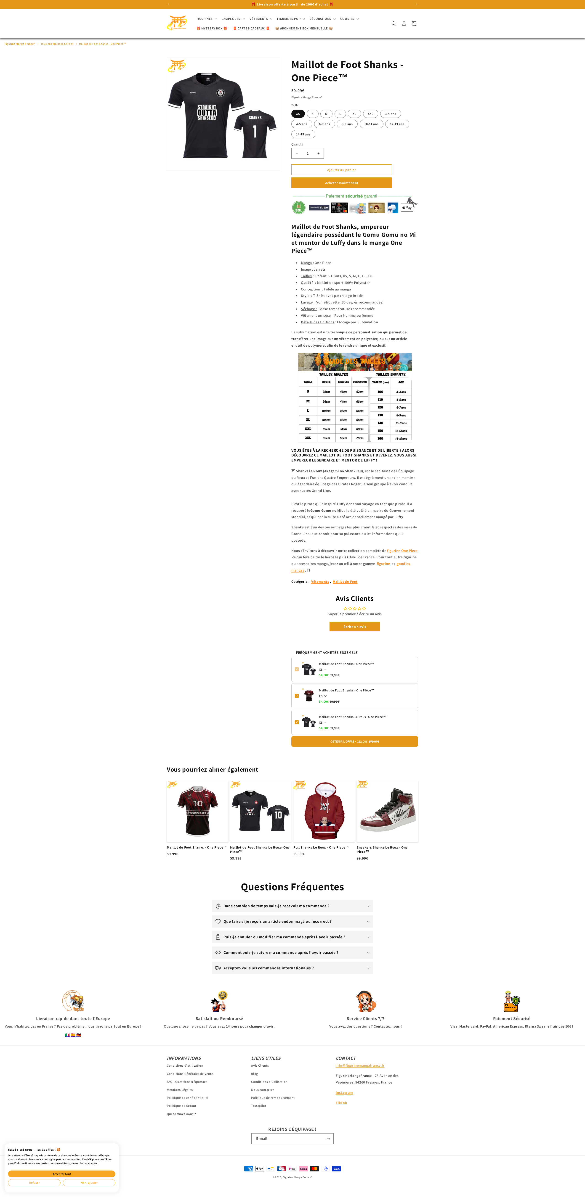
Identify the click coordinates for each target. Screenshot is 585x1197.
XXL (370, 114)
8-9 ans (347, 124)
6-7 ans (324, 124)
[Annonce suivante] (417, 4)
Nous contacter (262, 1090)
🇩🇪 (78, 1035)
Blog (254, 1074)
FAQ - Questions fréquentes (187, 1082)
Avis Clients (260, 1066)
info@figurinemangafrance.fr (360, 1065)
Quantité (297, 144)
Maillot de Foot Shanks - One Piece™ (102, 43)
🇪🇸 (73, 1035)
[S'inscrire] (328, 1138)
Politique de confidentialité (188, 1098)
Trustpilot (258, 1106)
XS (298, 114)
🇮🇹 (67, 1035)
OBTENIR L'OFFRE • (354, 741)
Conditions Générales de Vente (190, 1074)
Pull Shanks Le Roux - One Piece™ (321, 848)
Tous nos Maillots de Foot (57, 43)
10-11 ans (371, 124)
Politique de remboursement (273, 1098)
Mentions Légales (180, 1090)
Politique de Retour (181, 1106)
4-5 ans (301, 124)
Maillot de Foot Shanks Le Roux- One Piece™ (352, 717)
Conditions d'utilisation (185, 1066)
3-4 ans (390, 114)
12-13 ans (397, 124)
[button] (206, 19)
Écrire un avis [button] (354, 626)
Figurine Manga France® (20, 43)
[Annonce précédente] (168, 4)
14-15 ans (303, 134)
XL (354, 114)
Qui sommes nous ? (181, 1114)
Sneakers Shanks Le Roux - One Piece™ (382, 850)
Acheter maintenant (341, 183)
